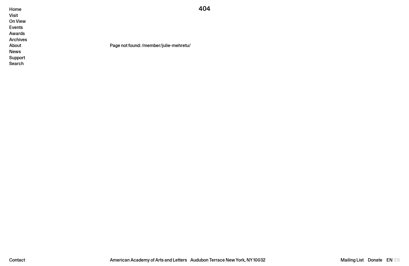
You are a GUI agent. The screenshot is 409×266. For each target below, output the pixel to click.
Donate (375, 260)
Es (397, 260)
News (15, 51)
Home (15, 9)
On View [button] (17, 21)
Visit (13, 15)
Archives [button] (18, 39)
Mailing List (352, 260)
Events (16, 27)
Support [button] (17, 57)
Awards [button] (17, 33)
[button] (204, 260)
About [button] (15, 45)
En (389, 260)
